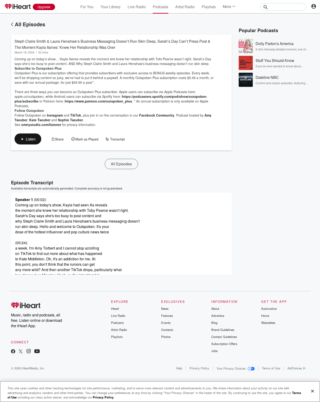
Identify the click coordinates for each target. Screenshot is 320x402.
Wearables (268, 322)
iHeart (115, 308)
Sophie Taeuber (70, 120)
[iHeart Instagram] (28, 351)
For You (86, 6)
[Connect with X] (20, 351)
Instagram (55, 115)
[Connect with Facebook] (13, 351)
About (215, 308)
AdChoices (294, 368)
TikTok (75, 115)
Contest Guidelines (224, 336)
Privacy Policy (199, 368)
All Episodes (30, 24)
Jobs (214, 351)
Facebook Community (156, 115)
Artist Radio (185, 6)
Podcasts (160, 6)
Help (179, 368)
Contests (167, 329)
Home (265, 315)
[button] (28, 138)
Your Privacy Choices (231, 368)
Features (167, 315)
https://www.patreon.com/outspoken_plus (98, 101)
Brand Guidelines (222, 329)
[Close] (312, 391)
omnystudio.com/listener (41, 124)
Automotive (269, 308)
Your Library (110, 6)
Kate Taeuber (39, 120)
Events (166, 322)
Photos (166, 336)
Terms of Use (271, 368)
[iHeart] (18, 6)
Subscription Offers (224, 343)
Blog (214, 322)
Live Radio (137, 6)
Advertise (217, 315)
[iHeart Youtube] (37, 351)
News (165, 308)
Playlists (209, 6)
